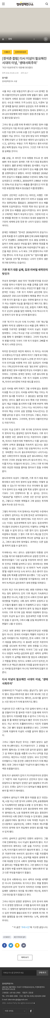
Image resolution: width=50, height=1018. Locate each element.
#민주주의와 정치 (20, 937)
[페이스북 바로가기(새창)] (31, 1011)
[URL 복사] (23, 945)
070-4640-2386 (12, 996)
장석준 (5, 78)
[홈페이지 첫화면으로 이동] (4, 39)
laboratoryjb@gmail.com (18, 1000)
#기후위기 (6, 937)
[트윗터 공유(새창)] (10, 945)
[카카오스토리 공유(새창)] (17, 945)
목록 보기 (25, 957)
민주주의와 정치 (20, 52)
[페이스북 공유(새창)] (4, 945)
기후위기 (7, 52)
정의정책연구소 (7, 984)
